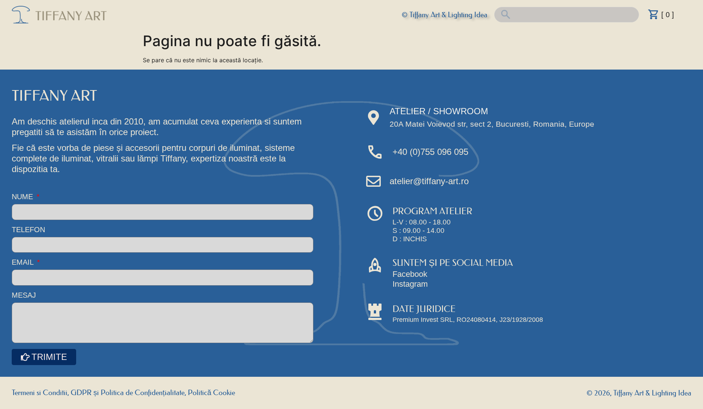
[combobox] (566, 14)
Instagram (410, 284)
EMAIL (24, 262)
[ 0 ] (667, 15)
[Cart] (653, 14)
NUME (23, 197)
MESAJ (24, 295)
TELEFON (28, 230)
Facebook (410, 274)
